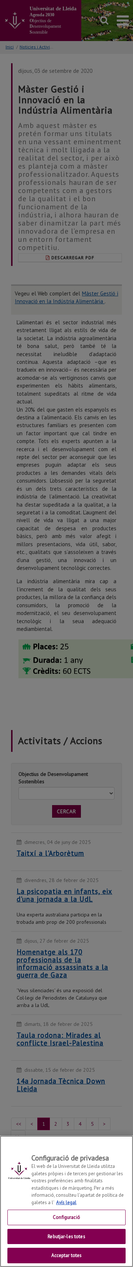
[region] (66, 1201)
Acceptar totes (66, 1255)
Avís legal (66, 1202)
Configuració (66, 1217)
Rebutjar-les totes (66, 1236)
